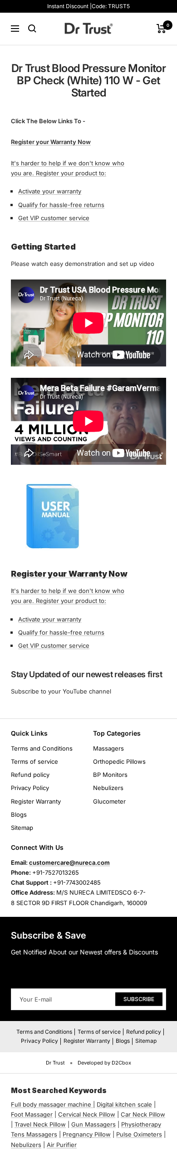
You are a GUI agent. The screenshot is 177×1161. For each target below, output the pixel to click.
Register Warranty (36, 801)
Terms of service (34, 761)
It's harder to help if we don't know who (67, 163)
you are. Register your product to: (58, 173)
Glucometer (109, 801)
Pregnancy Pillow (87, 1134)
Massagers (108, 748)
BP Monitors (110, 774)
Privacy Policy (30, 787)
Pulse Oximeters (139, 1134)
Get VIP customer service (53, 218)
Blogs (19, 814)
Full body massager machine (51, 1104)
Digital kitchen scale (124, 1104)
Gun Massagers (93, 1124)
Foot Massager (32, 1114)
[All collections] (92, 1104)
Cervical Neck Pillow (86, 1114)
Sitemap (22, 827)
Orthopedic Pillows (119, 761)
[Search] (32, 28)
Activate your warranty (49, 191)
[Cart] (161, 28)
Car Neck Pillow (143, 1114)
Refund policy (30, 774)
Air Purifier (62, 1144)
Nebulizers (108, 787)
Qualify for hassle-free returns (61, 204)
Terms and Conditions (42, 748)
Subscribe (138, 999)
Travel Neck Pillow (40, 1124)
